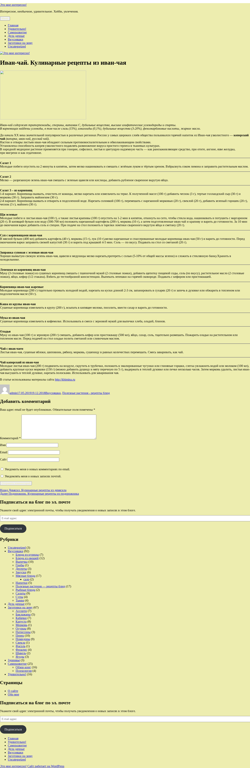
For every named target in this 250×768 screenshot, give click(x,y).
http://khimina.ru (65, 379)
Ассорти (21, 611)
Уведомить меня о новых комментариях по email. (37, 469)
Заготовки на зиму (20, 43)
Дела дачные (16, 36)
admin (13, 393)
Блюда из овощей (27, 558)
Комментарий (10, 438)
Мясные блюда (25, 575)
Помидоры (23, 639)
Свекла (20, 642)
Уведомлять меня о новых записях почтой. (33, 476)
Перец (20, 635)
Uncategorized (17, 46)
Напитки (22, 582)
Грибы (20, 565)
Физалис (21, 649)
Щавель (21, 653)
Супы (19, 597)
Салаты (21, 593)
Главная (13, 25)
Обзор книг (23, 667)
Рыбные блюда (25, 589)
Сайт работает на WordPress (45, 766)
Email (3, 452)
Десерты (21, 568)
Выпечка (22, 561)
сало (26, 579)
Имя (3, 445)
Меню (5, 18)
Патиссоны (23, 632)
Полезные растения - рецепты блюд (86, 393)
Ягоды (20, 656)
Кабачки (21, 618)
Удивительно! (17, 28)
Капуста (21, 621)
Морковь (21, 625)
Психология (24, 670)
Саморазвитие (17, 32)
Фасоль (20, 646)
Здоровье (14, 660)
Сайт (3, 459)
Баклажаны (23, 614)
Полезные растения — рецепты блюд (40, 586)
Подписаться (13, 528)
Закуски (21, 572)
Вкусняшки (15, 39)
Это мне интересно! (13, 4)
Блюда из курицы (27, 554)
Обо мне (13, 694)
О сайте (13, 691)
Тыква (20, 600)
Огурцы (21, 628)
